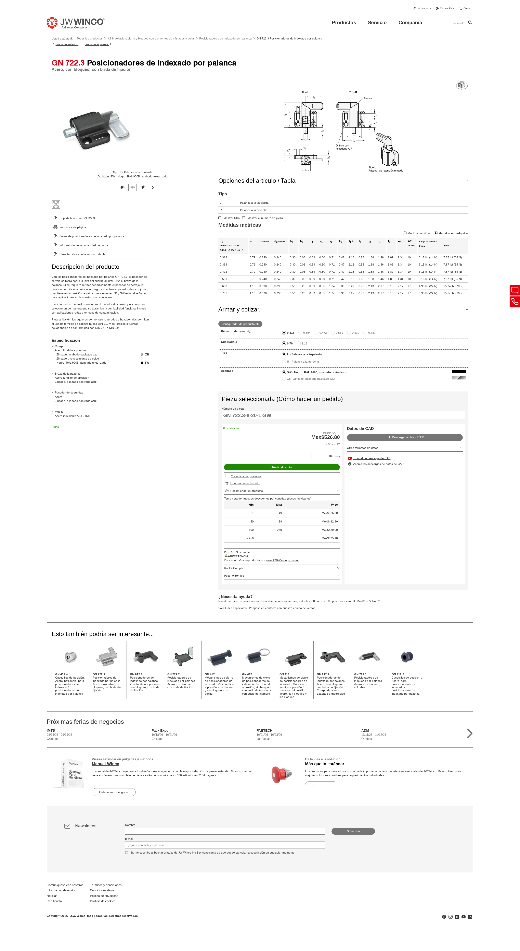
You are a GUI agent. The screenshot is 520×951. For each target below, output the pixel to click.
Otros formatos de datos (362, 447)
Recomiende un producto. (247, 490)
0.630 (355, 332)
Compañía (410, 22)
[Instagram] (450, 916)
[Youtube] (463, 916)
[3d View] (461, 85)
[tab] (122, 187)
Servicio (377, 22)
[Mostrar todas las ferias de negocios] (469, 732)
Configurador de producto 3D (240, 324)
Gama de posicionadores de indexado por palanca (92, 236)
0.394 (307, 332)
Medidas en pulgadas (453, 233)
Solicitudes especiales (232, 608)
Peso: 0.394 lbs (234, 575)
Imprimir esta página (73, 227)
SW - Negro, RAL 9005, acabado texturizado (317, 372)
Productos (344, 22)
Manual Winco (105, 764)
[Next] (153, 187)
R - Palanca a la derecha (303, 361)
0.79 (290, 343)
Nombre (130, 824)
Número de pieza (233, 408)
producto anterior (66, 44)
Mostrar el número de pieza (265, 218)
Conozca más (321, 785)
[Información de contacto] (515, 301)
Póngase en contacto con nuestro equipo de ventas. (282, 608)
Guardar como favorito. (245, 483)
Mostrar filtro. (231, 218)
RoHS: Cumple (233, 568)
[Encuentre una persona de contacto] (515, 290)
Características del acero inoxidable (82, 254)
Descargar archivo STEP (408, 437)
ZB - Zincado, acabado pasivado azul (311, 378)
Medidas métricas (419, 233)
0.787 (372, 332)
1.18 (304, 343)
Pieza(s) (334, 456)
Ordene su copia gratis (113, 792)
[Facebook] (444, 916)
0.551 (339, 332)
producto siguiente (96, 44)
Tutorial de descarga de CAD (371, 458)
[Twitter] (457, 916)
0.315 (290, 332)
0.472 (323, 332)
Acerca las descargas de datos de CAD (378, 464)
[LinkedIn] (470, 916)
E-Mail (129, 838)
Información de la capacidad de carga (84, 245)
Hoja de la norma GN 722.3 (77, 218)
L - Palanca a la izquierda (304, 354)
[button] (422, 8)
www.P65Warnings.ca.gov (282, 560)
